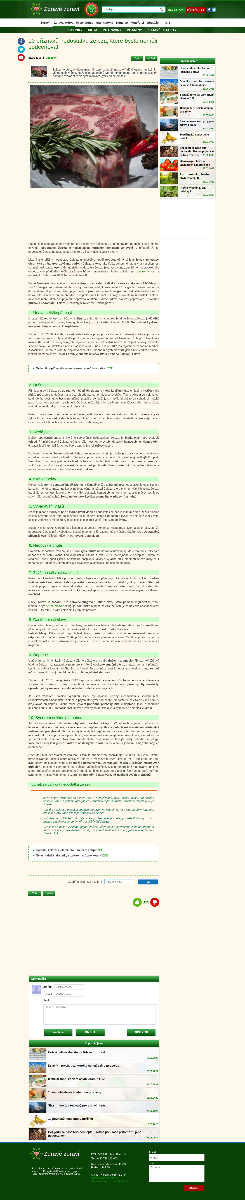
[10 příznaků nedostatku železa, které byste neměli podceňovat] (39, 71)
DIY (167, 22)
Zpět (137, 58)
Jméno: (48, 987)
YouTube (58, 1032)
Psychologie (84, 22)
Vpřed (151, 58)
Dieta (92, 30)
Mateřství (137, 22)
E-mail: (48, 994)
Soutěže (153, 22)
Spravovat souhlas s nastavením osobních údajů (109, 1179)
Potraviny (112, 30)
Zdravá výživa (63, 22)
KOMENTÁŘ (141, 1032)
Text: (46, 1000)
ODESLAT (194, 1188)
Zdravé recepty (162, 30)
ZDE (110, 368)
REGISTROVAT (177, 9)
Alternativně (104, 22)
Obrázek (90, 1032)
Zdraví (45, 22)
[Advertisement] (188, 293)
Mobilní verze (109, 1174)
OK (148, 882)
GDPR (122, 1174)
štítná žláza (54, 606)
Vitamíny (134, 30)
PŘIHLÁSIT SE (195, 9)
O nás (94, 1174)
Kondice (122, 22)
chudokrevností (146, 271)
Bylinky (75, 30)
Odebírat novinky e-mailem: (85, 881)
